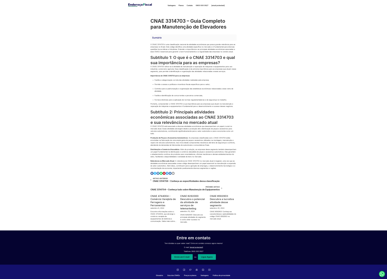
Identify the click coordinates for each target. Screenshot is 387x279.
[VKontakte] (170, 173)
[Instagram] (177, 270)
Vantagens (172, 5)
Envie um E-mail (182, 257)
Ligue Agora (207, 257)
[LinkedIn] (158, 173)
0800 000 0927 (202, 5)
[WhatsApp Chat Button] (382, 274)
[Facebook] (151, 173)
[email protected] (196, 247)
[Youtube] (209, 270)
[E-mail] (173, 173)
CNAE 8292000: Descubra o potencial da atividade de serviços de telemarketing (192, 202)
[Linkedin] (203, 270)
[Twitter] (190, 270)
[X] (155, 173)
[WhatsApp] (161, 173)
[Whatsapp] (196, 269)
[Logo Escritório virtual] (146, 5)
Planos (181, 5)
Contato (190, 5)
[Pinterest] (164, 173)
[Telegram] (167, 173)
